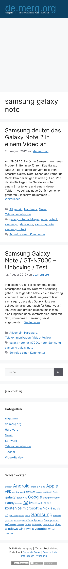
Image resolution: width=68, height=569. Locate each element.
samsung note (44, 224)
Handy (10, 503)
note (44, 219)
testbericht (48, 524)
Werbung (41, 555)
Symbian (20, 525)
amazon (8, 487)
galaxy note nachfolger (24, 219)
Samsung (54, 342)
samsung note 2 (15, 229)
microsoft (31, 508)
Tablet (28, 524)
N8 (40, 509)
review (21, 516)
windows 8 (26, 528)
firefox (55, 492)
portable (13, 515)
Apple (52, 485)
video (58, 524)
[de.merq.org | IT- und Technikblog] (34, 8)
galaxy (10, 497)
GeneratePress (31, 552)
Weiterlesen (12, 199)
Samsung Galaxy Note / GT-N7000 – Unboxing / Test (30, 260)
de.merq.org (13, 424)
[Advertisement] (34, 53)
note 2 (53, 219)
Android (21, 486)
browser (30, 491)
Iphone (47, 503)
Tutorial (10, 452)
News (43, 209)
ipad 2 (39, 503)
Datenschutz (49, 552)
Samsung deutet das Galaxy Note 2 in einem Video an (33, 137)
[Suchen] (58, 372)
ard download (18, 492)
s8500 (27, 516)
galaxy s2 (22, 497)
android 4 (35, 486)
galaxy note (17, 342)
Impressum (27, 555)
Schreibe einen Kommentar (27, 234)
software (10, 524)
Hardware (30, 209)
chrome (39, 492)
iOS (25, 503)
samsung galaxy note (19, 224)
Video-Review (41, 337)
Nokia (47, 508)
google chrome (51, 497)
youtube (41, 529)
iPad (32, 503)
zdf (49, 528)
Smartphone (35, 520)
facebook (47, 492)
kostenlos (13, 508)
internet (18, 503)
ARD (8, 492)
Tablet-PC (37, 524)
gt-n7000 (32, 342)
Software (11, 440)
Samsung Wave (20, 520)
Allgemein (15, 209)
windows (11, 529)
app (43, 486)
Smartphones (51, 520)
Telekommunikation (18, 214)
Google (35, 497)
